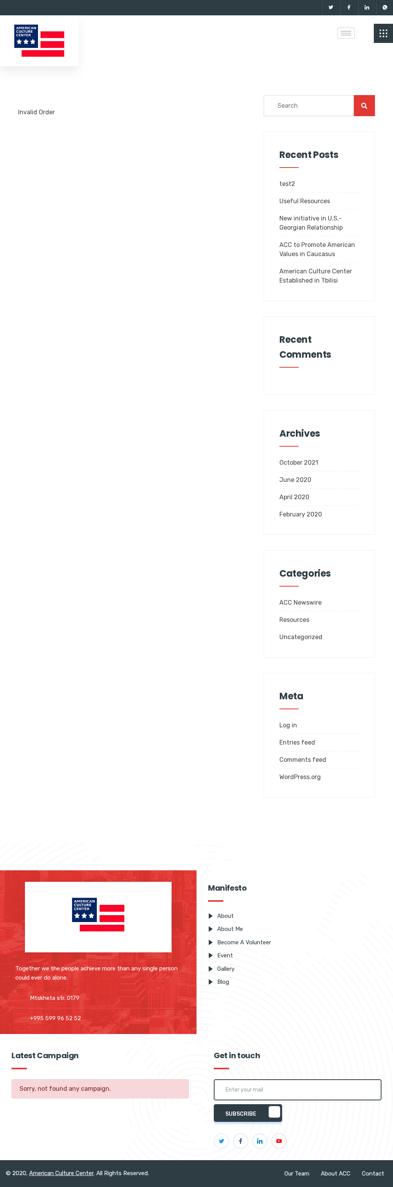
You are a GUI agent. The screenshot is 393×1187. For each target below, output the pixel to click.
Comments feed (302, 759)
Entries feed (297, 742)
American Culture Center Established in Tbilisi (315, 276)
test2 (287, 183)
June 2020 (295, 479)
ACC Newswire (300, 602)
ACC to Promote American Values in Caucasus (317, 249)
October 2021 (298, 462)
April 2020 (294, 497)
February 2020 (300, 514)
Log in (288, 725)
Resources (294, 619)
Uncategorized (300, 637)
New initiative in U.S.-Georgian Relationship (311, 223)
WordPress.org (300, 777)
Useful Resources (304, 201)
